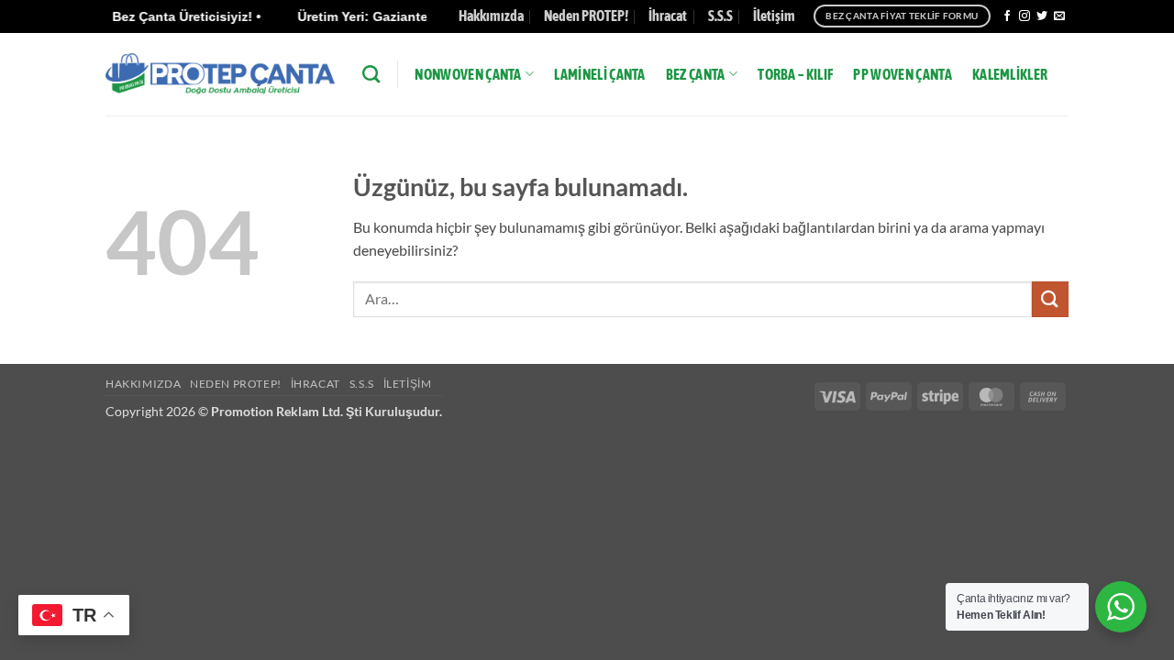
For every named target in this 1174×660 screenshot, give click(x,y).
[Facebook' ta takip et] (1007, 16)
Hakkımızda (491, 15)
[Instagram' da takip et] (1024, 16)
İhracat (667, 15)
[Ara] (371, 74)
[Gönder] (1050, 299)
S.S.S (720, 15)
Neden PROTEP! (586, 15)
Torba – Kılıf (795, 74)
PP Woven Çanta (902, 74)
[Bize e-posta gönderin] (1059, 16)
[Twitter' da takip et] (1041, 16)
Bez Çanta (695, 74)
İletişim (774, 15)
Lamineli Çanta (599, 74)
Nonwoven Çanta (468, 74)
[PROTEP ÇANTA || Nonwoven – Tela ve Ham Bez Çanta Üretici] (220, 73)
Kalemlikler (1010, 74)
